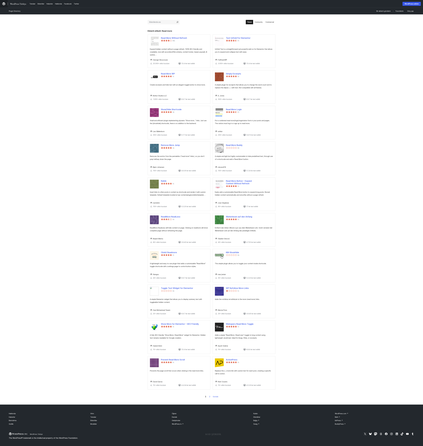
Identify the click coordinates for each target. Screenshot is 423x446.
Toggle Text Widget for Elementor (177, 288)
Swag (256, 424)
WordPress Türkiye (36, 434)
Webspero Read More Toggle (239, 324)
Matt (337, 417)
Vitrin (92, 413)
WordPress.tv (178, 424)
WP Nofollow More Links (237, 288)
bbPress (339, 420)
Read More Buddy (234, 145)
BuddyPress (340, 424)
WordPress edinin (412, 4)
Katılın (255, 413)
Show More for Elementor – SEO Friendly (180, 324)
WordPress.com (341, 413)
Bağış (256, 420)
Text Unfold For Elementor (238, 38)
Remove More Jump (170, 145)
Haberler (12, 417)
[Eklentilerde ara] (177, 22)
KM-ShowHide (232, 252)
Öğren (174, 413)
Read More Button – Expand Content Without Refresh (239, 182)
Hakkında (12, 413)
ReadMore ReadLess (170, 217)
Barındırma (12, 420)
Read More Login (234, 109)
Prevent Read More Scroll (173, 360)
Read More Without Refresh (174, 38)
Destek (174, 417)
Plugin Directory (14, 11)
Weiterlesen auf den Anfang (239, 217)
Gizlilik (11, 424)
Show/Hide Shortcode (171, 109)
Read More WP (168, 74)
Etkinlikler (256, 417)
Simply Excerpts (233, 74)
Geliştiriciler (176, 420)
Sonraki (215, 397)
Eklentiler (93, 420)
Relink (163, 181)
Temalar (93, 417)
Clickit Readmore (169, 252)
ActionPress (231, 360)
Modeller (93, 424)
